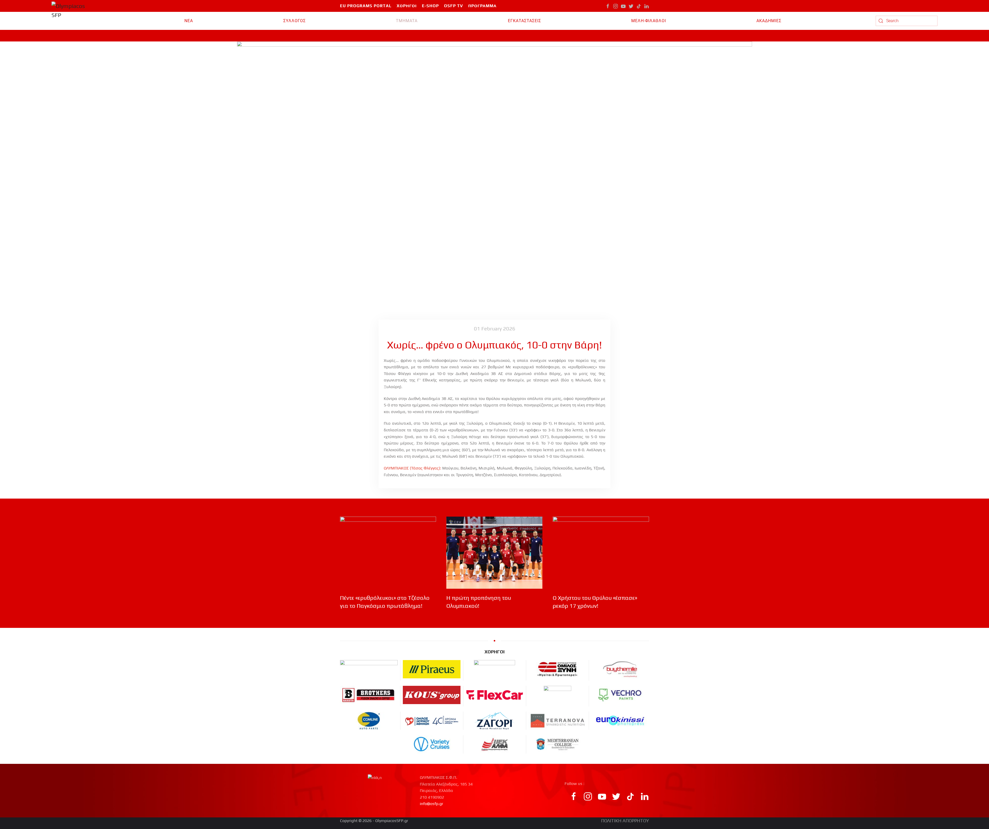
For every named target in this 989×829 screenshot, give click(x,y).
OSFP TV (453, 5)
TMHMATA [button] (406, 20)
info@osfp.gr (431, 803)
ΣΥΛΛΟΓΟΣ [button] (294, 20)
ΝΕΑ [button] (188, 20)
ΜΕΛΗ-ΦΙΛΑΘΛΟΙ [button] (648, 20)
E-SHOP (430, 5)
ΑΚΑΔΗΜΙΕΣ (768, 20)
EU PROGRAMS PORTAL (365, 5)
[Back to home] (71, 21)
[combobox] (906, 21)
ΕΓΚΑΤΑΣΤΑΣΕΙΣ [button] (524, 20)
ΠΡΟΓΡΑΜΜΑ (482, 5)
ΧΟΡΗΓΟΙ (407, 5)
